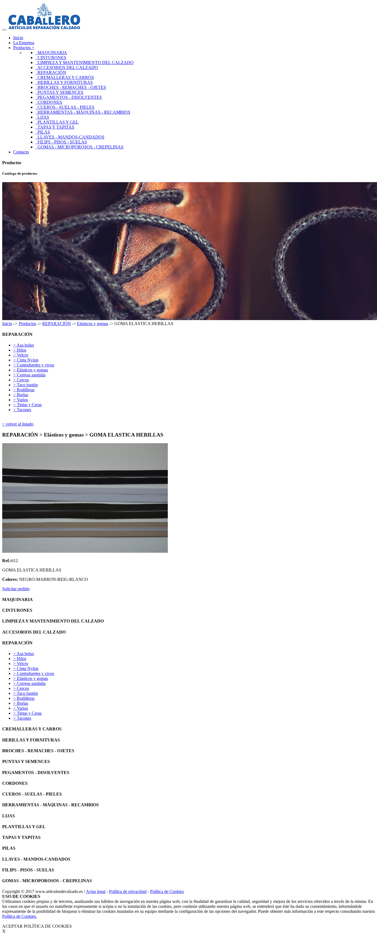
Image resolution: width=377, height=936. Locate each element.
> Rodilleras (23, 389)
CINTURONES (50, 57)
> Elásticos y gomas (30, 370)
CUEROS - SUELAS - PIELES (64, 107)
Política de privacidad (128, 891)
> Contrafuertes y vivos (33, 365)
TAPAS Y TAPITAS (54, 127)
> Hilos (19, 350)
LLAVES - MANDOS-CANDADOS (69, 137)
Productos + (23, 47)
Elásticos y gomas (92, 323)
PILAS (42, 132)
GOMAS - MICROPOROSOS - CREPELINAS (79, 147)
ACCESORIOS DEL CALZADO (66, 67)
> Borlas (20, 394)
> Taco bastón (25, 384)
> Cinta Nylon (25, 360)
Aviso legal (95, 891)
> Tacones (22, 409)
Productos (27, 323)
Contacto (21, 152)
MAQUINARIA (51, 52)
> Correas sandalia (29, 375)
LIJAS (42, 117)
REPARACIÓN (50, 72)
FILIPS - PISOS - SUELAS (61, 142)
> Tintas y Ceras (27, 404)
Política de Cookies (167, 891)
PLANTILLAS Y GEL (57, 122)
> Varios (20, 399)
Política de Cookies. (19, 916)
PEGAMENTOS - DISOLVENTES (68, 97)
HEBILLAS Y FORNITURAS (64, 82)
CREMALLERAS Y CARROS (64, 77)
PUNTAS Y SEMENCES (59, 92)
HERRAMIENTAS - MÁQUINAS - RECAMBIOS (82, 112)
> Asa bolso (23, 345)
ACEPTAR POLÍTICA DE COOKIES (37, 926)
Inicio (18, 37)
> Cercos (21, 379)
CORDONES (48, 102)
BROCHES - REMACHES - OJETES (70, 87)
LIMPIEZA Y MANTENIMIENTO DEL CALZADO (84, 62)
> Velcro (20, 355)
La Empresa (23, 42)
